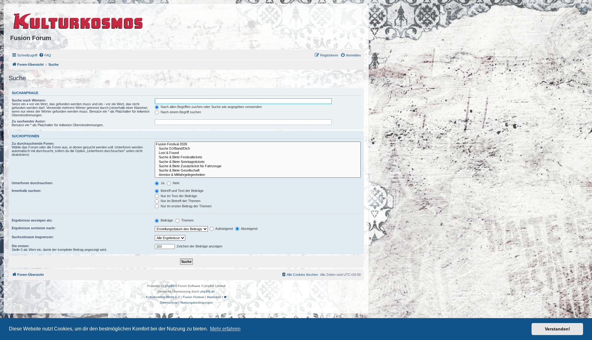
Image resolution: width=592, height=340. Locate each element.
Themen (187, 220)
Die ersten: (20, 246)
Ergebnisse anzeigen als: (32, 220)
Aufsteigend (224, 228)
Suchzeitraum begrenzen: (33, 237)
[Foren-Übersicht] (78, 20)
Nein (175, 183)
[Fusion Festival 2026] (257, 144)
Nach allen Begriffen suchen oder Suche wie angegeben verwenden (211, 107)
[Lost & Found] (257, 153)
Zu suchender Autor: (29, 121)
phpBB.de (207, 291)
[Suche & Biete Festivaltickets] (257, 157)
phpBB (170, 286)
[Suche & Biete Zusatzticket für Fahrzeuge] (257, 166)
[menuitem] (45, 55)
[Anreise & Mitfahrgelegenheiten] (257, 175)
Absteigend (248, 228)
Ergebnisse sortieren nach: (34, 228)
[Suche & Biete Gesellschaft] (257, 170)
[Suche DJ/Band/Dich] (257, 149)
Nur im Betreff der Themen (180, 201)
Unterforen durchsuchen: (32, 183)
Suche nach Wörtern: (29, 100)
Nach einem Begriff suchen (180, 112)
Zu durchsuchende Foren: (33, 143)
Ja (162, 183)
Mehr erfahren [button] (225, 328)
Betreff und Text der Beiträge (182, 191)
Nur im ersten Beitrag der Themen (186, 206)
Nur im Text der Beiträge (178, 196)
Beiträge (166, 220)
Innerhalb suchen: (26, 191)
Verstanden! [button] (557, 328)
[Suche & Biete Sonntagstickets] (257, 162)
